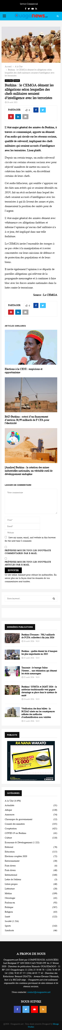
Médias (8, 893)
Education (10, 851)
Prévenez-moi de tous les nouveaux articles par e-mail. (28, 563)
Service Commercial (29, 4)
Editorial (9, 847)
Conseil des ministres (15, 824)
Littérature (10, 888)
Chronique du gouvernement (18, 819)
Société (16, 80)
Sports (8, 925)
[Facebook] (17, 1009)
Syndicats (9, 930)
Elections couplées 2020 (16, 856)
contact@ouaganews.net (38, 992)
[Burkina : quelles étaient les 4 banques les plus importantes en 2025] (12, 655)
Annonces (9, 814)
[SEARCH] (53, 598)
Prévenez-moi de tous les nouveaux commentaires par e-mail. (28, 551)
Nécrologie (10, 898)
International (11, 875)
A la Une (9, 80)
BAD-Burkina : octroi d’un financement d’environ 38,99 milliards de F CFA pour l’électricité (27, 420)
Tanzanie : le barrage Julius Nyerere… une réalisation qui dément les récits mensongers (39, 670)
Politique (9, 907)
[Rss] (43, 1009)
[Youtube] (34, 1009)
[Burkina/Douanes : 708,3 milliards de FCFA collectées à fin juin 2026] (12, 638)
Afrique (8, 810)
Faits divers (10, 865)
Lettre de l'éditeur (13, 879)
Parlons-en (10, 902)
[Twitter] (25, 1009)
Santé (7, 916)
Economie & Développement (18, 842)
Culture (8, 837)
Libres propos (11, 884)
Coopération (11, 828)
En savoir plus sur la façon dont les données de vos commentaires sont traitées (31, 578)
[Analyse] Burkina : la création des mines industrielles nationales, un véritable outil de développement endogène (28, 471)
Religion (9, 912)
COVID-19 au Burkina (15, 833)
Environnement (12, 861)
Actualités (9, 805)
